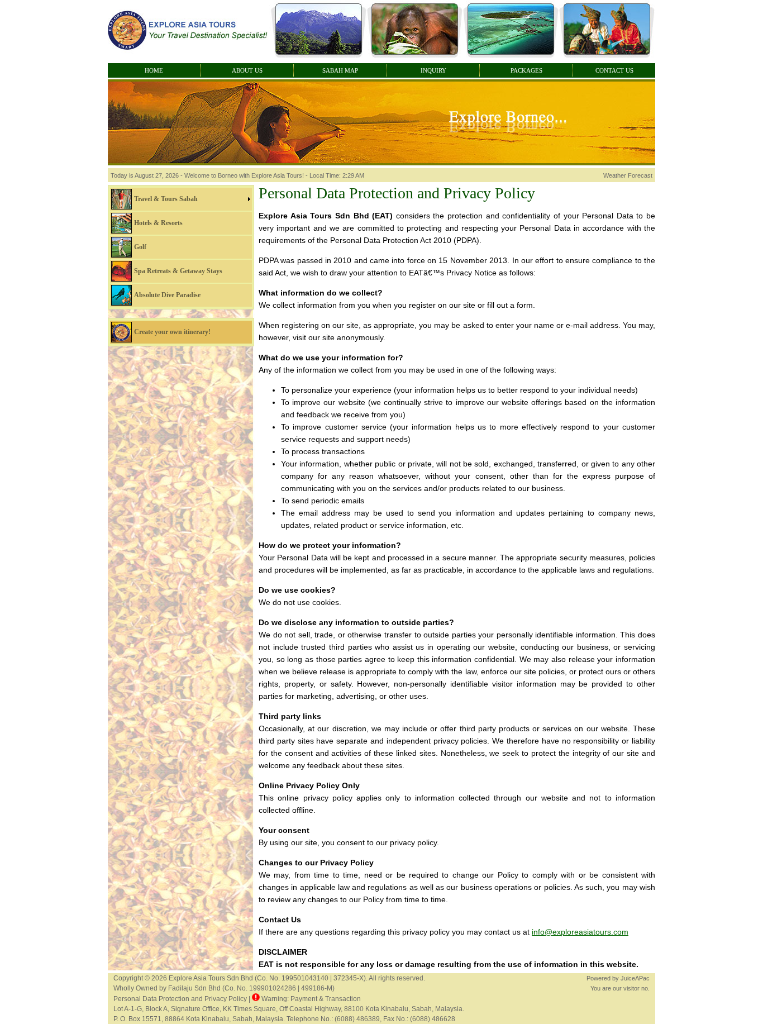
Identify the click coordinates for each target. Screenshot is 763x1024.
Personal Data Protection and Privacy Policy (180, 999)
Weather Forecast (627, 175)
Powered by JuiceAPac (618, 978)
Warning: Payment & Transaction (310, 999)
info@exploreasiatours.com (580, 931)
